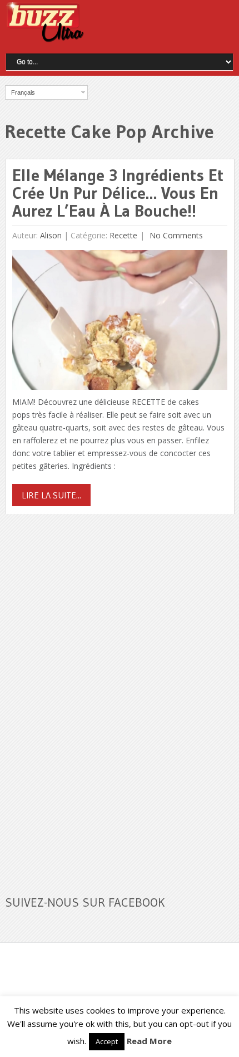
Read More (149, 1040)
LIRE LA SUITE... (51, 495)
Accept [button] (107, 1041)
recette (123, 235)
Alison (51, 235)
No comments (175, 235)
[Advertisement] (88, 698)
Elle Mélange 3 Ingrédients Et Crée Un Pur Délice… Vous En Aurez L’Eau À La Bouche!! (117, 193)
